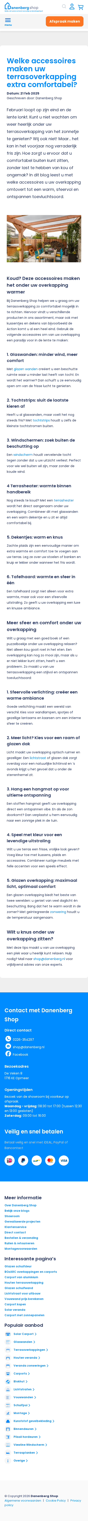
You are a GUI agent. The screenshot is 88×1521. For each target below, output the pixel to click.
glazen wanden (26, 369)
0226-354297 (23, 1039)
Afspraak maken (64, 21)
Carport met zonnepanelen (24, 1315)
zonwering (58, 912)
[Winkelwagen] (80, 7)
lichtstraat (38, 758)
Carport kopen (15, 1304)
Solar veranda (15, 1310)
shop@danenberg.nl (49, 959)
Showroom (12, 1216)
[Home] (24, 7)
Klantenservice (15, 1227)
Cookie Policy (56, 1500)
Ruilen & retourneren (19, 1243)
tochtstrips (41, 420)
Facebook (20, 1054)
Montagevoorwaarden (21, 1249)
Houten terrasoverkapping (24, 1282)
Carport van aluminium (21, 1277)
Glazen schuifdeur (18, 1266)
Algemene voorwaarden (23, 1500)
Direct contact (15, 1232)
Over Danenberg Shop (21, 1205)
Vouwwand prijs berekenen (24, 1299)
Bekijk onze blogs (17, 1211)
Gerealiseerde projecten (22, 1221)
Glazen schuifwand (19, 1288)
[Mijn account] (71, 7)
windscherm (23, 454)
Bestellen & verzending (21, 1238)
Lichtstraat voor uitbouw (22, 1293)
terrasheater (64, 500)
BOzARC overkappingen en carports (31, 1272)
